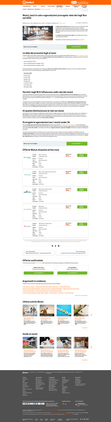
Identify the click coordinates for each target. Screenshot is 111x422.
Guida (57, 9)
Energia (68, 6)
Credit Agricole (65, 387)
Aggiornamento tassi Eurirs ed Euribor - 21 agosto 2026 (80, 318)
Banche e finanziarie (66, 392)
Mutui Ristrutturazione (40, 382)
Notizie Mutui (77, 382)
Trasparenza (49, 241)
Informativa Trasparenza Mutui (67, 239)
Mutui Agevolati (52, 385)
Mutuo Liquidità (38, 385)
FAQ (59, 9)
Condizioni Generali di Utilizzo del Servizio (28, 419)
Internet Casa (25, 382)
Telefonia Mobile (26, 386)
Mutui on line (30, 9)
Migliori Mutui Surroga (53, 390)
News (62, 9)
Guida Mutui (77, 378)
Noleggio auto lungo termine (84, 6)
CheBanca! (64, 390)
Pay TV (24, 387)
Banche (79, 9)
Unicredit (63, 378)
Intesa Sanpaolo (65, 381)
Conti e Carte (51, 6)
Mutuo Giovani (51, 387)
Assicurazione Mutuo (40, 387)
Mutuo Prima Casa (39, 267)
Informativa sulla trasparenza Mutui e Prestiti (72, 419)
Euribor (52, 97)
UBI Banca (64, 382)
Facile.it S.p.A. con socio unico (68, 414)
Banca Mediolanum (65, 380)
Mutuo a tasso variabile (53, 382)
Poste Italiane (64, 386)
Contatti (24, 394)
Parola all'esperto (85, 10)
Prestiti (43, 6)
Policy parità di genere (53, 419)
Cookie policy (42, 419)
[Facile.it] (28, 3)
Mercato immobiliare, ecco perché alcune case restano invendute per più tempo (30, 351)
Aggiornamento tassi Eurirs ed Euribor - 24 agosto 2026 (63, 318)
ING (62, 385)
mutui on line (39, 263)
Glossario (76, 9)
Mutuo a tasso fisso (52, 381)
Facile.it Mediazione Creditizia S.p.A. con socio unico (58, 412)
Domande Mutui (78, 380)
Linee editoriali (66, 9)
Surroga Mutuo (72, 267)
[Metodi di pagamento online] (33, 404)
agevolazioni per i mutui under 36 (68, 124)
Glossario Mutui (78, 381)
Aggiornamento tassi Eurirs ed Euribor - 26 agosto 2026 (29, 318)
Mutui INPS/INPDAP (52, 386)
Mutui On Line (38, 378)
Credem (63, 391)
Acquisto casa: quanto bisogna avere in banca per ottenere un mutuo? (63, 351)
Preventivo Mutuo (52, 378)
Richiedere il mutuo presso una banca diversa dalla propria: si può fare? (47, 351)
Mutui (34, 6)
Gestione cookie (46, 419)
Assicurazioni (26, 6)
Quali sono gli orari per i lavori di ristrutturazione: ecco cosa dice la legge (81, 351)
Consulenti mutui (85, 9)
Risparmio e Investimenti (59, 6)
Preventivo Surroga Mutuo (54, 380)
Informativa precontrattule (60, 419)
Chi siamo (24, 391)
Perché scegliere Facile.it (27, 392)
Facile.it (24, 9)
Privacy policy (37, 419)
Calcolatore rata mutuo (79, 385)
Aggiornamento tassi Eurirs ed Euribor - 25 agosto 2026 (46, 318)
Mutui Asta (38, 386)
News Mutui (37, 9)
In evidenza (72, 9)
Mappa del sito (25, 395)
